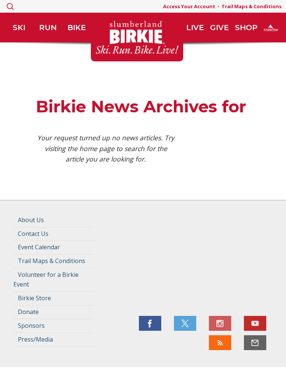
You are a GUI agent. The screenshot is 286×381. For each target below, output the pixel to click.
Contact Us (33, 234)
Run (48, 27)
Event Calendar (39, 247)
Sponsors (31, 325)
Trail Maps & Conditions (252, 6)
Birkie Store (34, 298)
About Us (31, 220)
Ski (19, 27)
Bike (76, 27)
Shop (246, 27)
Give (219, 27)
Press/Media (35, 339)
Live (195, 27)
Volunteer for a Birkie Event (46, 279)
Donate (28, 312)
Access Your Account (189, 6)
